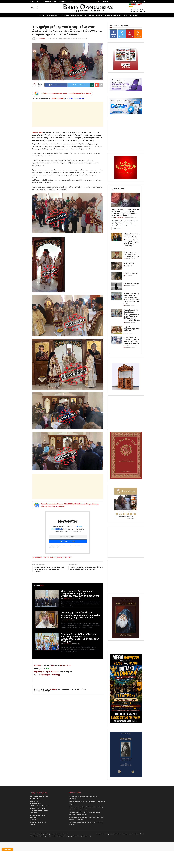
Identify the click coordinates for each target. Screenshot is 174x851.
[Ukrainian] (132, 6)
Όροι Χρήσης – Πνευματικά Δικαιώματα (62, 1)
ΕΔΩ (47, 669)
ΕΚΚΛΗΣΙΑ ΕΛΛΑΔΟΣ (76, 15)
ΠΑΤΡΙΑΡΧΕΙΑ (64, 15)
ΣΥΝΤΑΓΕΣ (33, 824)
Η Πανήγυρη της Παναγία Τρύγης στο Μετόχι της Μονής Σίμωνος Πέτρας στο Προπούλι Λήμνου (131, 341)
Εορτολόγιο (39, 672)
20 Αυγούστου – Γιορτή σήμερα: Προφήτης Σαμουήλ (131, 254)
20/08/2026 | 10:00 (75, 643)
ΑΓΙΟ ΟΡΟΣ (41, 15)
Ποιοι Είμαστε (40, 1)
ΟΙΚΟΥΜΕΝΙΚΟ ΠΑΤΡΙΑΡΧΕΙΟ (39, 796)
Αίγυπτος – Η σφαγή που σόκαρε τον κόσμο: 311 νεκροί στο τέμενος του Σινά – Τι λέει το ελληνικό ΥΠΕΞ (132, 298)
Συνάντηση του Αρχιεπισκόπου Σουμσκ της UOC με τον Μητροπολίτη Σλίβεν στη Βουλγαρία (80, 593)
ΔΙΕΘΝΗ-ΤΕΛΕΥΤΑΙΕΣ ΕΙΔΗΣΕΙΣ (39, 806)
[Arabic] (130, 4)
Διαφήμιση (33, 1)
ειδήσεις (54, 689)
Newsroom (42, 38)
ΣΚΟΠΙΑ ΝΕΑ (67, 557)
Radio (106, 1)
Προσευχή (55, 675)
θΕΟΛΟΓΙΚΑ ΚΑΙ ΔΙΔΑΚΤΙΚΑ (38, 822)
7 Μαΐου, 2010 (128, 275)
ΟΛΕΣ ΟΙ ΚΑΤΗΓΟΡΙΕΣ (130, 15)
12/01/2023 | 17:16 (52, 38)
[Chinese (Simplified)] (132, 4)
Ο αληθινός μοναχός (131, 283)
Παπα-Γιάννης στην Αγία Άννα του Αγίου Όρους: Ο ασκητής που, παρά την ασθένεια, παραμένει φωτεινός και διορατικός (125, 212)
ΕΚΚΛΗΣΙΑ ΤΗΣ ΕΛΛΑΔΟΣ (37, 808)
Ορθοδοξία (38, 665)
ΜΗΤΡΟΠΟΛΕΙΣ (89, 15)
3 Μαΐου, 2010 (128, 265)
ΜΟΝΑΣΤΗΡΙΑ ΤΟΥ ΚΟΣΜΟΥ (113, 15)
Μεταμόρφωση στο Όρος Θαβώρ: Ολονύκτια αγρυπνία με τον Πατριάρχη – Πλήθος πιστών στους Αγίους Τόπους (132, 315)
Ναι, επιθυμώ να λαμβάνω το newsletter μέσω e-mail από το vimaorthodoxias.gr (66, 546)
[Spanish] (130, 6)
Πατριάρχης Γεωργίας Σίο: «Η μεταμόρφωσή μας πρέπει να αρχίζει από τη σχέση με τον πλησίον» (80, 615)
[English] (134, 4)
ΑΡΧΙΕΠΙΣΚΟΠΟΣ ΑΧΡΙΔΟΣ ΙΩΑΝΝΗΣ (44, 557)
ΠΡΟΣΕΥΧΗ (99, 15)
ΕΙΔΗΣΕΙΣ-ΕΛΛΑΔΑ (35, 803)
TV (98, 1)
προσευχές (45, 675)
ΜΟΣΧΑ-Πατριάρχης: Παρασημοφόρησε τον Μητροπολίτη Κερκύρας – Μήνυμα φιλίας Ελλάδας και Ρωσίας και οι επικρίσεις (132, 240)
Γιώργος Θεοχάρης (119, 217)
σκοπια (59, 557)
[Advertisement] (67, 114)
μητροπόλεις (65, 665)
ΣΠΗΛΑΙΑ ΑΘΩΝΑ (130, 273)
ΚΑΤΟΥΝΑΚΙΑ (129, 263)
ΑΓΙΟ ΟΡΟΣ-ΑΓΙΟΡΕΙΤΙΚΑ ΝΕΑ (39, 810)
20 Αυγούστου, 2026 (130, 248)
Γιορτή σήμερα (51, 672)
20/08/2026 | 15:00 (75, 620)
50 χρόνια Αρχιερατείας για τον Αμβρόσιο (132, 329)
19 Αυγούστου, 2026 (130, 217)
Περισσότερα (116, 228)
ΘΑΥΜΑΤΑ (33, 820)
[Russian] (139, 4)
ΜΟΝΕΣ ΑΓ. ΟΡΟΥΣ (51, 15)
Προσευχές (33, 817)
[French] (136, 4)
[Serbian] (141, 4)
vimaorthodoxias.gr (39, 834)
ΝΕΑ (52, 665)
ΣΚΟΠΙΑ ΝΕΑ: (37, 132)
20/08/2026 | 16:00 (75, 598)
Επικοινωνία (48, 1)
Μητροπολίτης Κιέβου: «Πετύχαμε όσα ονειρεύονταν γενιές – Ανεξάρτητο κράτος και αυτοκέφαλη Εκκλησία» (80, 638)
